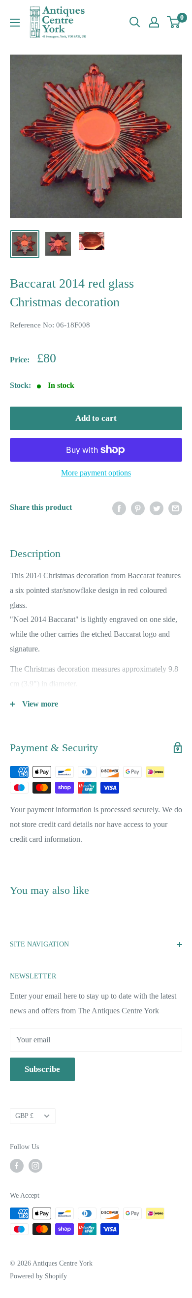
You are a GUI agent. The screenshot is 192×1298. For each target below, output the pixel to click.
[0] (174, 22)
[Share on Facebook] (119, 507)
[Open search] (134, 22)
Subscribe (42, 1069)
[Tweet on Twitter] (156, 507)
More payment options (96, 473)
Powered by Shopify (38, 1276)
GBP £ (24, 1116)
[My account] (154, 22)
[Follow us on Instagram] (35, 1166)
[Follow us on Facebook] (17, 1166)
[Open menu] (15, 23)
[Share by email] (175, 507)
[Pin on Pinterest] (138, 507)
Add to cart (96, 418)
